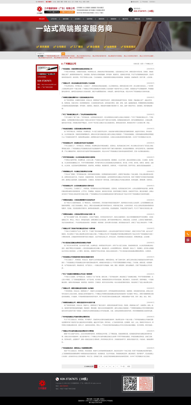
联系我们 (152, 1)
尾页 (128, 366)
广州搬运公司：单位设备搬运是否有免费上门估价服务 (78, 83)
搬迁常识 (125, 19)
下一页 (122, 366)
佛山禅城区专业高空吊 (45, 57)
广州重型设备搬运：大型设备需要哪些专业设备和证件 (78, 200)
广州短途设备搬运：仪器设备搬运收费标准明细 (76, 128)
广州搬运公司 (149, 63)
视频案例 (113, 19)
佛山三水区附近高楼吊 (131, 56)
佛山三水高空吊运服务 (146, 56)
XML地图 (96, 399)
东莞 (84, 1)
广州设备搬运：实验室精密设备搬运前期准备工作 (77, 69)
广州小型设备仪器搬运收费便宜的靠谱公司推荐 (76, 242)
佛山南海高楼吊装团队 (68, 56)
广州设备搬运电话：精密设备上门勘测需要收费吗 (77, 348)
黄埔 (65, 1)
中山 (80, 1)
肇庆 (62, 1)
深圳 (87, 1)
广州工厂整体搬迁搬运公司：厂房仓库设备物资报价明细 (79, 114)
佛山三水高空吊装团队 (77, 57)
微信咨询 (135, 1)
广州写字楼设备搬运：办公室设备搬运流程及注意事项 (78, 157)
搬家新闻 (101, 19)
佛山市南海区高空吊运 (84, 56)
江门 (73, 1)
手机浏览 (145, 1)
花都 (58, 1)
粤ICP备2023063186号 (95, 402)
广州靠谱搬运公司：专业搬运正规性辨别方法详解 (77, 171)
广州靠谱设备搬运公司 (52, 56)
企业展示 (77, 19)
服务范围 (65, 19)
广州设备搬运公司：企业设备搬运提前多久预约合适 (78, 185)
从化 (54, 1)
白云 (69, 1)
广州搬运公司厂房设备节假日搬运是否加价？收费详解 (78, 228)
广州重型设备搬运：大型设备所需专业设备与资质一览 (78, 214)
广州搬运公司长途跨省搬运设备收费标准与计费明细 (78, 331)
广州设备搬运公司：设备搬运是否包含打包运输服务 (78, 143)
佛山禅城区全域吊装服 (61, 57)
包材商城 (89, 19)
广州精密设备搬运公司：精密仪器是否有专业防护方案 (78, 302)
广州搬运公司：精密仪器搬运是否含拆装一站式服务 (78, 288)
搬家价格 (137, 19)
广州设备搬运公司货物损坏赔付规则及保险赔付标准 (78, 257)
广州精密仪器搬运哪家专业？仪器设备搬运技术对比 (78, 97)
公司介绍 (54, 19)
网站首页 (42, 19)
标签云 (102, 399)
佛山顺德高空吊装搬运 (115, 56)
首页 (141, 63)
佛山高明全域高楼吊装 (99, 56)
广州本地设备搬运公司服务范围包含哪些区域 (76, 317)
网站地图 (89, 399)
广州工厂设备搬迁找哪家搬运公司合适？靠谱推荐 (77, 274)
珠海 (76, 1)
